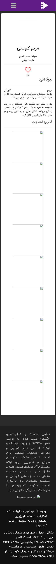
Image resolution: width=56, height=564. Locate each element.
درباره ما (42, 511)
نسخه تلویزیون (25, 516)
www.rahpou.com (41, 556)
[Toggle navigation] (14, 5)
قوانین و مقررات (23, 511)
